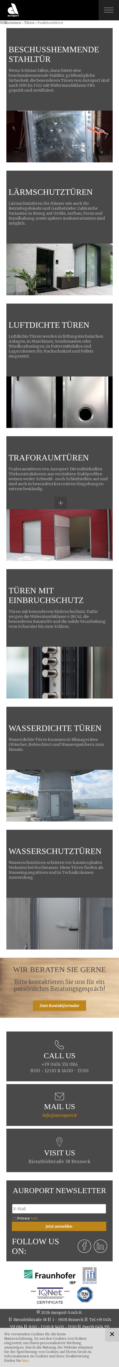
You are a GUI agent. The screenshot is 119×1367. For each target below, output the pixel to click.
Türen (29, 23)
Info (34, 1218)
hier (25, 1360)
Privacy (27, 1218)
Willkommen (10, 23)
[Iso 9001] (49, 1295)
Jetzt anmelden (59, 1226)
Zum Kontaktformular (59, 1005)
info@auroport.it (59, 1115)
